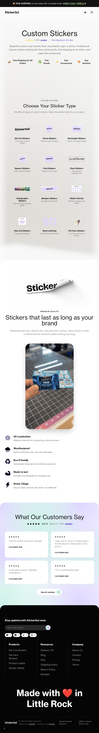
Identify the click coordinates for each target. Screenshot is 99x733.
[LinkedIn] (16, 635)
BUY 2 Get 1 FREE (74, 3)
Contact (76, 655)
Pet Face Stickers (13, 656)
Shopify (52, 724)
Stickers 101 (47, 650)
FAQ (43, 659)
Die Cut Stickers (17, 650)
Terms (75, 664)
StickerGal (11, 722)
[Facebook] (8, 635)
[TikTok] (24, 635)
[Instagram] (33, 635)
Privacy (76, 659)
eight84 (32, 724)
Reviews (45, 674)
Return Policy (48, 669)
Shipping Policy (49, 664)
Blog (43, 655)
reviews (43, 40)
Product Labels (17, 663)
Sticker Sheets (17, 668)
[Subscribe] (48, 627)
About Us (77, 650)
